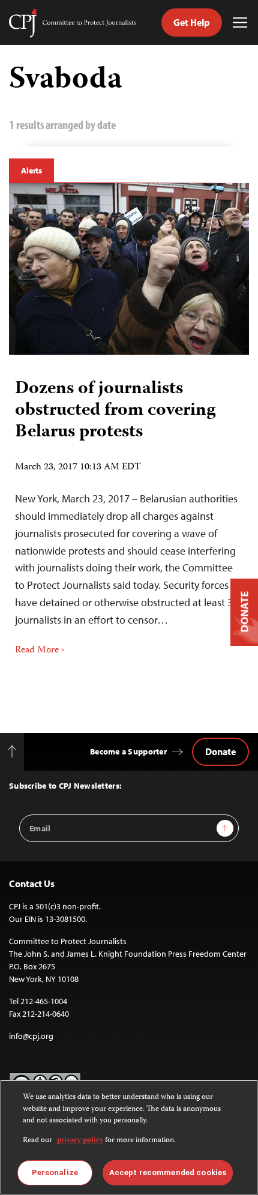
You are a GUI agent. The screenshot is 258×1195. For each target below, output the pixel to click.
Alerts (31, 170)
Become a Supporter (128, 751)
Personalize (55, 1172)
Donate (220, 751)
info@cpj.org (31, 1036)
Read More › (39, 650)
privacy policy (80, 1140)
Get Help (191, 22)
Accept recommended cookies (167, 1172)
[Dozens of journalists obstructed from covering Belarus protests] (129, 269)
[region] (129, 1137)
